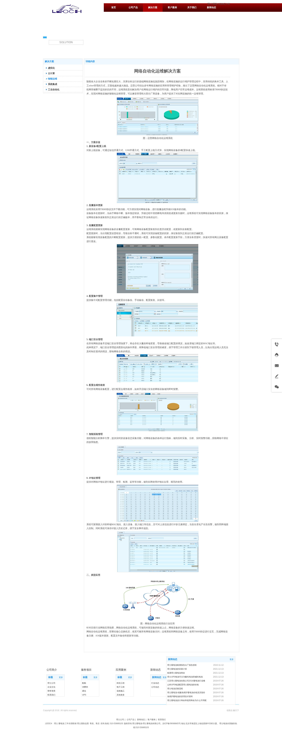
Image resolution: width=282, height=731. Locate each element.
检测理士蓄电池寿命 (176, 673)
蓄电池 (61, 723)
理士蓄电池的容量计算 (177, 669)
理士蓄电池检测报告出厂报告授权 (182, 665)
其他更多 (121, 695)
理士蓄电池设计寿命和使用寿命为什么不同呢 (186, 700)
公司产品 (130, 719)
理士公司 (51, 683)
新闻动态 (156, 677)
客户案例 (151, 719)
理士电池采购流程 (175, 688)
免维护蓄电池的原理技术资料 (180, 696)
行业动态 (155, 683)
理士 (56, 723)
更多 (61, 677)
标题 (50, 677)
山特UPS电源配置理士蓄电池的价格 (183, 685)
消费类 (85, 687)
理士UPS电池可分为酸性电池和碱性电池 (185, 677)
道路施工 (121, 691)
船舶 (84, 683)
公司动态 (155, 687)
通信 (84, 691)
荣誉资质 (51, 691)
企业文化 (51, 687)
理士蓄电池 (137, 723)
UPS (84, 695)
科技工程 (121, 683)
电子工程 (121, 687)
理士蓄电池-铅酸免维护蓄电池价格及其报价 (186, 692)
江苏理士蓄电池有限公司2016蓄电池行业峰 (186, 681)
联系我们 (51, 695)
